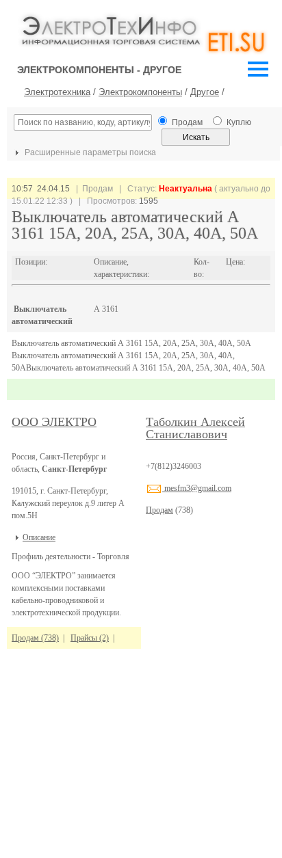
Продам (159, 510)
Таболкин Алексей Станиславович (195, 428)
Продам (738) (35, 638)
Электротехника (57, 92)
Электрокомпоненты (140, 92)
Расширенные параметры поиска (89, 152)
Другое (204, 92)
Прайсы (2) (89, 638)
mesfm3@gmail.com (196, 488)
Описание (39, 537)
